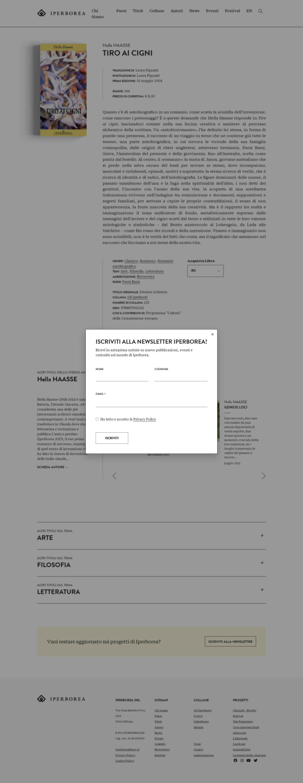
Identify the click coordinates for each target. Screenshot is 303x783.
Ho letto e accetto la (128, 419)
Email (101, 395)
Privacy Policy (144, 419)
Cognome (161, 369)
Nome (100, 369)
